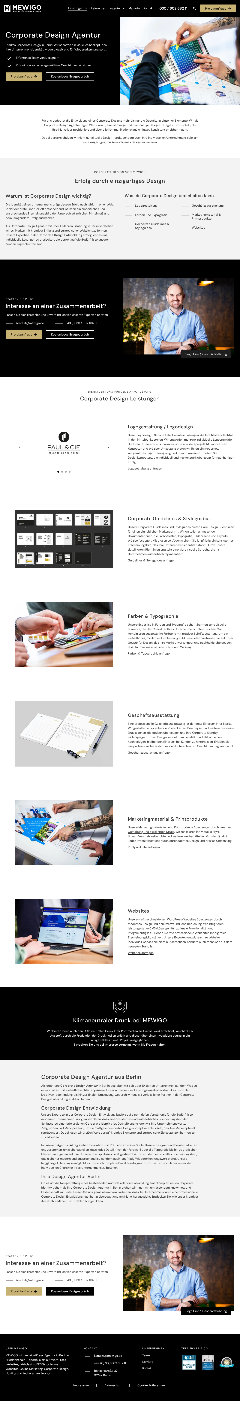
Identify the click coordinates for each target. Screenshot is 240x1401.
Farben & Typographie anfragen (149, 653)
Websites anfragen (141, 953)
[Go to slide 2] (62, 472)
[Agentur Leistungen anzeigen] (86, 8)
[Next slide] (108, 447)
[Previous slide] (19, 447)
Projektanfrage (215, 9)
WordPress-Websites (181, 919)
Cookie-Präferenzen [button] (151, 1385)
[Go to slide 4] (69, 472)
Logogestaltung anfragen (145, 468)
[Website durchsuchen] (194, 8)
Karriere (147, 1362)
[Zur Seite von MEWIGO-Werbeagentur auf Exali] (189, 1362)
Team (146, 1355)
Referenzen (98, 8)
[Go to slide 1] (58, 472)
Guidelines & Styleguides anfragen (151, 560)
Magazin (134, 8)
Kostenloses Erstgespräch (70, 76)
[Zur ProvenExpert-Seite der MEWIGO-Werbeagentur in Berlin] (226, 1362)
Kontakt (148, 8)
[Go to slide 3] (66, 472)
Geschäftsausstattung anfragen (149, 753)
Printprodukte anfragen (144, 847)
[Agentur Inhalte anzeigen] (124, 8)
